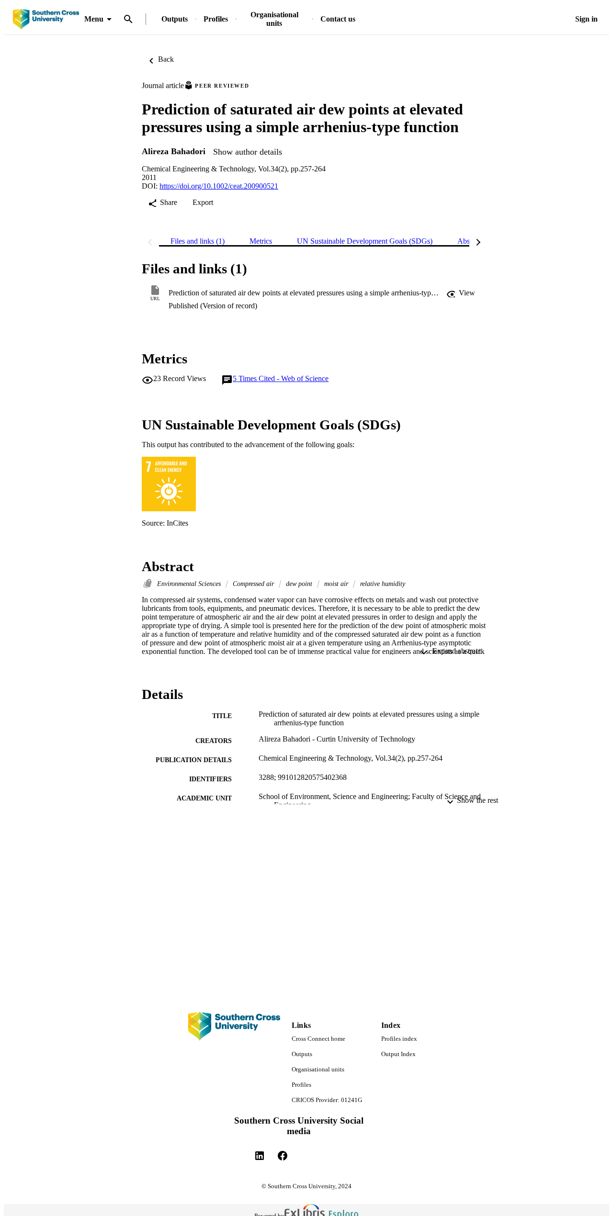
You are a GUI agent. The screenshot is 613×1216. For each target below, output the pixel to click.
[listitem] (259, 1155)
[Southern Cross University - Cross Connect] (45, 19)
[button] (461, 293)
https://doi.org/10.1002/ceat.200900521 (218, 186)
